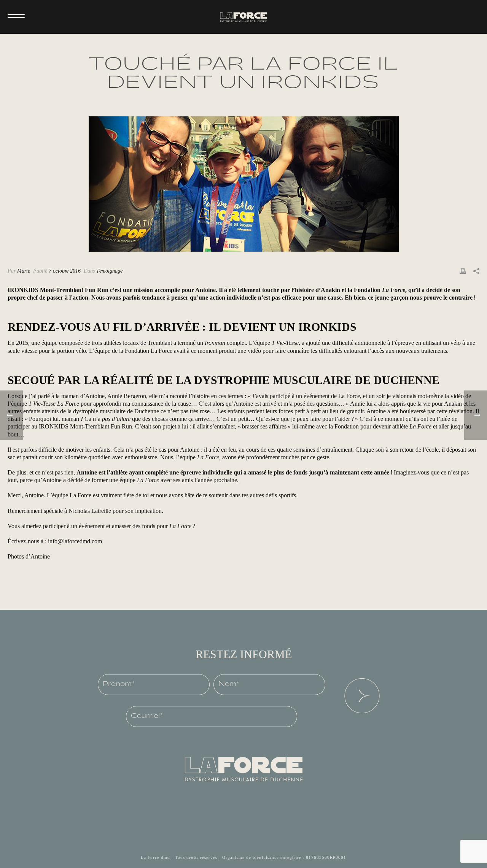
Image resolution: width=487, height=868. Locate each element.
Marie (23, 271)
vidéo (254, 351)
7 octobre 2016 (65, 271)
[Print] (463, 271)
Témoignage (109, 271)
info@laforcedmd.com (75, 541)
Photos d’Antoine (29, 556)
